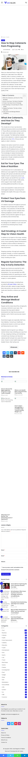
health (22, 178)
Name (3, 550)
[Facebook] (4, 352)
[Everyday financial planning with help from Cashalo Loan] (5, 604)
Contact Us (4, 742)
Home (3, 37)
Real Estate (5, 662)
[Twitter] (7, 352)
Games (4, 665)
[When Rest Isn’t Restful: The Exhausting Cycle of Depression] (7, 455)
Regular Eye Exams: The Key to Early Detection (12, 109)
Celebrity (4, 642)
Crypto (4, 647)
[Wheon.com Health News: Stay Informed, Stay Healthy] (21, 385)
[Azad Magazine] (10, 2)
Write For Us (4, 740)
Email (3, 555)
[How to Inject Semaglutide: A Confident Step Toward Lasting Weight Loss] (21, 401)
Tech (3, 630)
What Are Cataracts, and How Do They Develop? (13, 98)
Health (7, 37)
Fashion (4, 667)
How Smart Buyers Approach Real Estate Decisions (17, 618)
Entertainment (5, 650)
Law (3, 657)
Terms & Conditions (6, 737)
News (3, 677)
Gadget (4, 674)
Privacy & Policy (5, 735)
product (4, 689)
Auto (3, 652)
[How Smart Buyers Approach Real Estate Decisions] (5, 619)
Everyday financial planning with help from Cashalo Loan (19, 603)
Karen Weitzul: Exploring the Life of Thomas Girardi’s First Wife (19, 585)
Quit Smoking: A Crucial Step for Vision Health (13, 105)
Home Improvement (7, 640)
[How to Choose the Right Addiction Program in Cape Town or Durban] (7, 384)
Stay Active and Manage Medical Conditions (11, 112)
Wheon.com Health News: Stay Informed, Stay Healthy (21, 391)
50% (13, 139)
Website (3, 561)
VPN (3, 687)
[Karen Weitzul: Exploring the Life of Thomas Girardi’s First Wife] (5, 586)
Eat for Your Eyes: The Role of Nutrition (13, 101)
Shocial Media (5, 684)
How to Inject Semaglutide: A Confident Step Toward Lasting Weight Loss (19, 409)
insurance (4, 697)
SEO (3, 679)
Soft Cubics (20, 751)
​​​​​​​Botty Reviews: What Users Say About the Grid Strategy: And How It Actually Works (18, 593)
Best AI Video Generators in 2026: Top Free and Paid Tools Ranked (19, 611)
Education (4, 645)
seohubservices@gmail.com (12, 714)
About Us (3, 732)
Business (4, 632)
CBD (3, 694)
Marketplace (5, 682)
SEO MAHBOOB (6, 49)
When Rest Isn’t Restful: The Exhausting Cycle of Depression (6, 517)
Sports (3, 655)
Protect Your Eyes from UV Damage (12, 103)
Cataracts (14, 347)
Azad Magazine (5, 709)
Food (3, 672)
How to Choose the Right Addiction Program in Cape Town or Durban (6, 391)
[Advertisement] (14, 21)
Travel (3, 660)
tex (3, 692)
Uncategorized (5, 669)
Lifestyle (4, 635)
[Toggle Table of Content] (23, 95)
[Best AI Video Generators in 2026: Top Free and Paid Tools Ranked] (5, 612)
